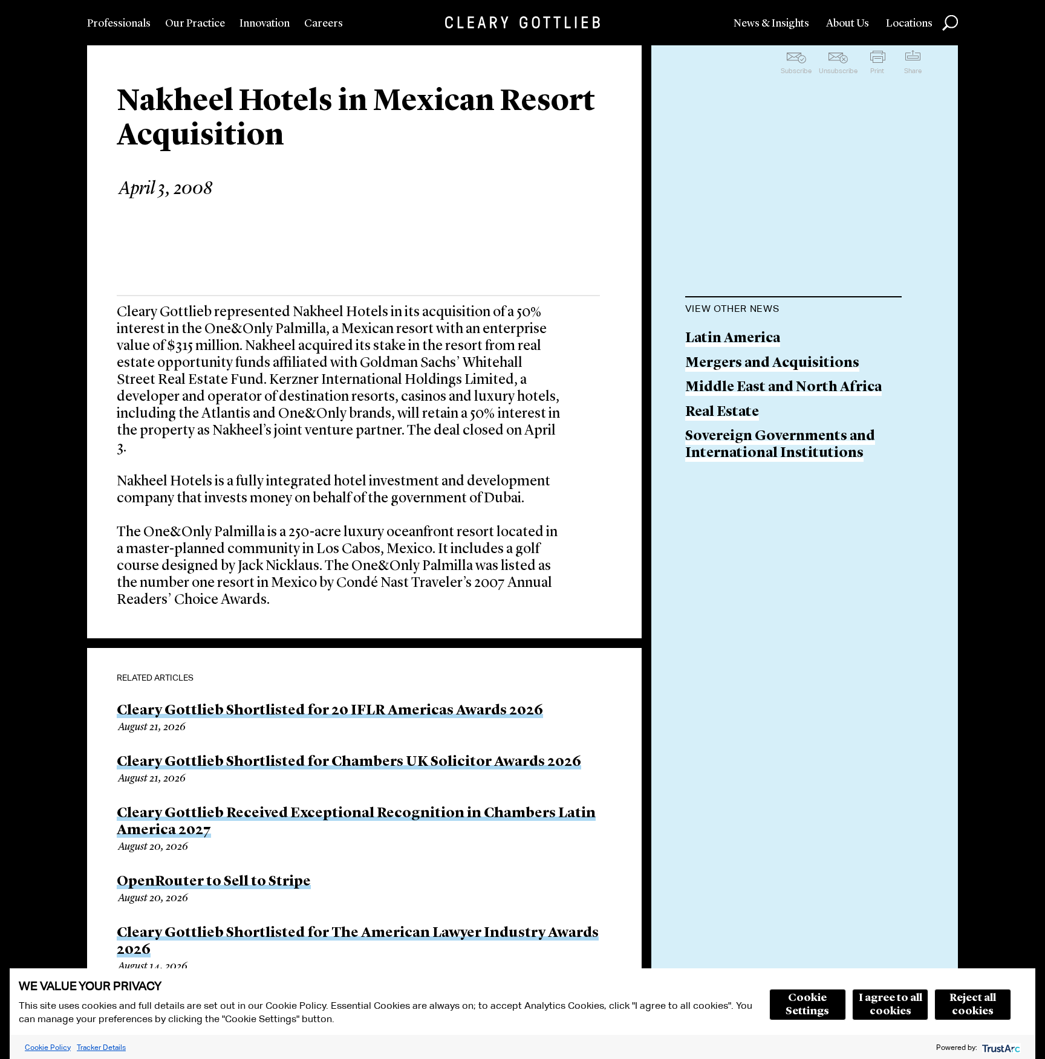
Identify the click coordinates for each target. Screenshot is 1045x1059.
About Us (847, 23)
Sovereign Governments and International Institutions (780, 445)
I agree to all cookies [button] (890, 1005)
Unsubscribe (838, 70)
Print (877, 70)
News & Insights (771, 23)
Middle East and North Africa (783, 388)
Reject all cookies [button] (972, 1005)
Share (913, 70)
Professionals (119, 23)
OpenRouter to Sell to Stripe (214, 882)
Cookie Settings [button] (807, 1005)
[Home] (522, 22)
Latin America (732, 339)
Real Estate (722, 412)
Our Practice (195, 23)
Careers (323, 23)
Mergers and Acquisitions (772, 364)
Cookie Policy (48, 1047)
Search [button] (950, 23)
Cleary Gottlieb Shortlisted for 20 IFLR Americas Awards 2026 (330, 711)
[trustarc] (1000, 1047)
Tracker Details (101, 1047)
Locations (909, 23)
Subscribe (796, 70)
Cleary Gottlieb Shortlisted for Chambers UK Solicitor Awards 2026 (349, 762)
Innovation (264, 23)
